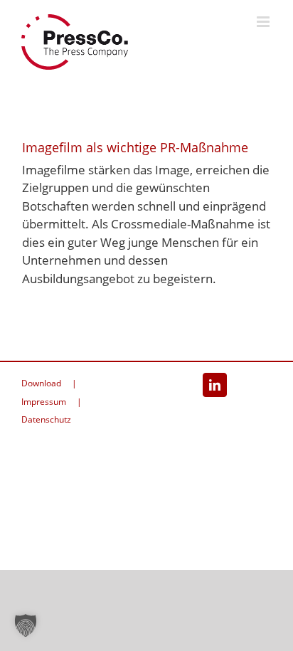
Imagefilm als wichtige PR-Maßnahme (135, 147)
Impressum (43, 402)
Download (41, 383)
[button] (25, 625)
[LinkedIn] (215, 385)
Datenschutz (46, 419)
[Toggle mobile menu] (264, 21)
